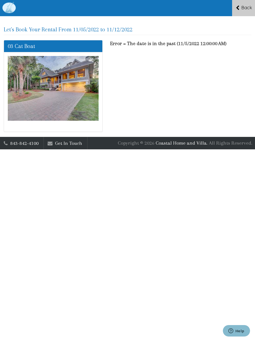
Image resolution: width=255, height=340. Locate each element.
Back (246, 7)
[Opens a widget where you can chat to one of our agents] (236, 331)
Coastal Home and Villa (181, 143)
